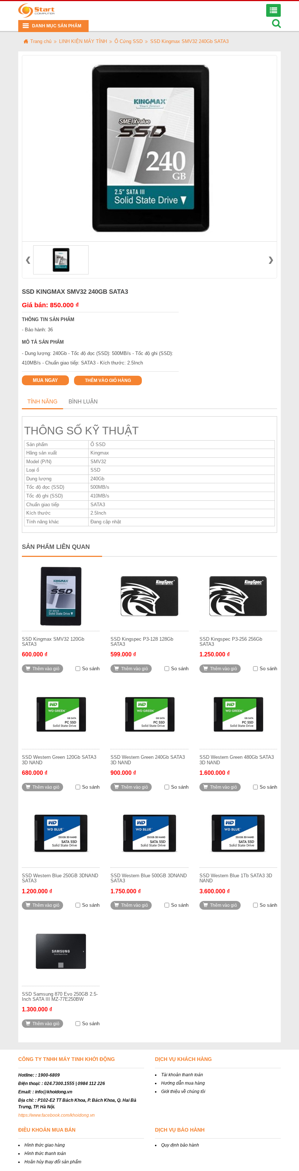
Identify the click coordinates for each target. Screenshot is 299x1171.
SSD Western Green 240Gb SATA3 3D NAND (147, 759)
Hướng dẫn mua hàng (183, 1083)
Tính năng (42, 401)
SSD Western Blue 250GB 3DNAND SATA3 (60, 878)
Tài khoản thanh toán (182, 1074)
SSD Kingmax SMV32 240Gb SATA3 (189, 41)
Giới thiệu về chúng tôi (183, 1091)
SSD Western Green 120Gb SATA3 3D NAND (59, 759)
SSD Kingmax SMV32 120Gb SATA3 (53, 641)
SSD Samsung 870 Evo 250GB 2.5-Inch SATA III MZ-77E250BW (60, 996)
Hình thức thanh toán (45, 1153)
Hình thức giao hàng (44, 1145)
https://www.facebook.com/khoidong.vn (56, 1115)
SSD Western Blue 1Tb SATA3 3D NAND (235, 878)
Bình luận (83, 401)
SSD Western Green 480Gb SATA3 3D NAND (236, 759)
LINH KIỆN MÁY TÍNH (83, 41)
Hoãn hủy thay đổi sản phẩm (52, 1161)
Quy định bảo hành (180, 1145)
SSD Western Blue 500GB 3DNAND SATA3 (148, 878)
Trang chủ (40, 41)
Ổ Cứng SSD (128, 41)
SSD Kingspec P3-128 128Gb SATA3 (141, 641)
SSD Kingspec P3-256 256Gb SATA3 (230, 641)
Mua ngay (45, 380)
